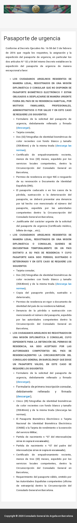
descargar (23, 127)
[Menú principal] (38, 21)
